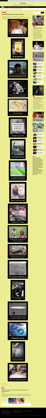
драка (42, 161)
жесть (37, 162)
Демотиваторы (4, 12)
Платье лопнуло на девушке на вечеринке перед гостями (39, 82)
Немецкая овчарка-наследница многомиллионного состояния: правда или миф (37, 28)
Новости (3, 388)
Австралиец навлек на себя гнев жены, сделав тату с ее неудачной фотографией (39, 73)
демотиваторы (35, 161)
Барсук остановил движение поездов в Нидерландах (39, 76)
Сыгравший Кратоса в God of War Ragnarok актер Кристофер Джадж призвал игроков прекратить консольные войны (40, 140)
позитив (34, 168)
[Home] (3, 7)
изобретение (34, 163)
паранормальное (35, 167)
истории (38, 163)
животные (39, 162)
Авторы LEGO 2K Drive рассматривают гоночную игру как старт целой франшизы (38, 130)
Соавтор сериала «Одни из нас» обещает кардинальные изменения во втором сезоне (38, 98)
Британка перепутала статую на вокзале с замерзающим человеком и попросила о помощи (38, 60)
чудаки (36, 174)
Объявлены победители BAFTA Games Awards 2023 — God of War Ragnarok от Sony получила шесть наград (40, 134)
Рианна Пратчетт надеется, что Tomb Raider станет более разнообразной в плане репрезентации (38, 120)
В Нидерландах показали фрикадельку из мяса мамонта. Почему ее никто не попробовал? (38, 49)
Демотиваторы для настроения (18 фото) (13, 14)
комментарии (41, 163)
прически (40, 169)
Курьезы (34, 26)
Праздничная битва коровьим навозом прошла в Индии (39, 67)
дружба (34, 162)
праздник (36, 168)
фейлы (33, 174)
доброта (40, 161)
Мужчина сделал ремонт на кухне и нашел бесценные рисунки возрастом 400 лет (40, 79)
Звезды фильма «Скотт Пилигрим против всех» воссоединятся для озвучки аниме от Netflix (40, 143)
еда (35, 162)
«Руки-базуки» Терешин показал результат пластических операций (40, 64)
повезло (39, 167)
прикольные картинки (36, 169)
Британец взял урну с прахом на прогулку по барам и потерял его (40, 70)
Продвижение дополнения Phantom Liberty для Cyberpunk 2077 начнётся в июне (39, 146)
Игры (34, 96)
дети (38, 161)
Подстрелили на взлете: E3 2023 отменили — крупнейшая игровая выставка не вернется (40, 149)
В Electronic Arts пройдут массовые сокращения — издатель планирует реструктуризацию (40, 152)
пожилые (41, 167)
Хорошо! (23, 3)
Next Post (3, 386)
